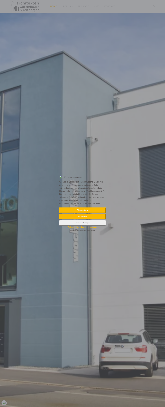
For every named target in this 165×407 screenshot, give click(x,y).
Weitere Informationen (77, 227)
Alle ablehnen (82, 216)
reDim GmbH (91, 230)
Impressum (92, 227)
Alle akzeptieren (82, 210)
